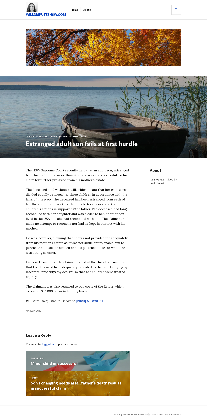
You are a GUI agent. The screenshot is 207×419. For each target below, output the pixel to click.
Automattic (175, 414)
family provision (61, 136)
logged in (48, 344)
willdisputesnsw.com (46, 14)
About (87, 9)
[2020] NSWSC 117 (90, 301)
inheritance (79, 136)
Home (74, 9)
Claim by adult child (38, 136)
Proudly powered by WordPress (130, 414)
